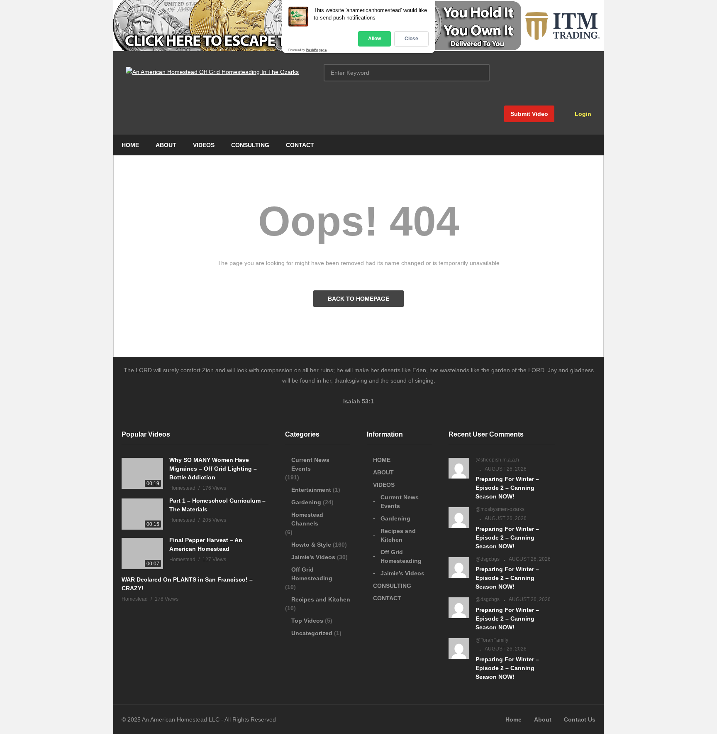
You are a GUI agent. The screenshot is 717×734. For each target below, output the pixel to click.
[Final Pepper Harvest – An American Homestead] (142, 553)
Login (582, 113)
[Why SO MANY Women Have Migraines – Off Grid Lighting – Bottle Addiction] (142, 473)
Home (513, 719)
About (542, 719)
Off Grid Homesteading (311, 574)
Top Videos (307, 620)
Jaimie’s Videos (402, 573)
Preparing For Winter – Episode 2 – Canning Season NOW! (507, 488)
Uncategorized (311, 633)
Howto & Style (311, 544)
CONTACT (300, 145)
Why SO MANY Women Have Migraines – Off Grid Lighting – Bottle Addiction (213, 469)
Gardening (306, 502)
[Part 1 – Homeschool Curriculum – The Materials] (142, 514)
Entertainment (311, 489)
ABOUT (166, 145)
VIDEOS (204, 145)
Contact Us (579, 719)
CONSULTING (250, 145)
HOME (130, 145)
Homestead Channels (307, 519)
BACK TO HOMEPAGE (358, 298)
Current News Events (310, 464)
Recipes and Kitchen (320, 599)
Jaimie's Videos (313, 557)
